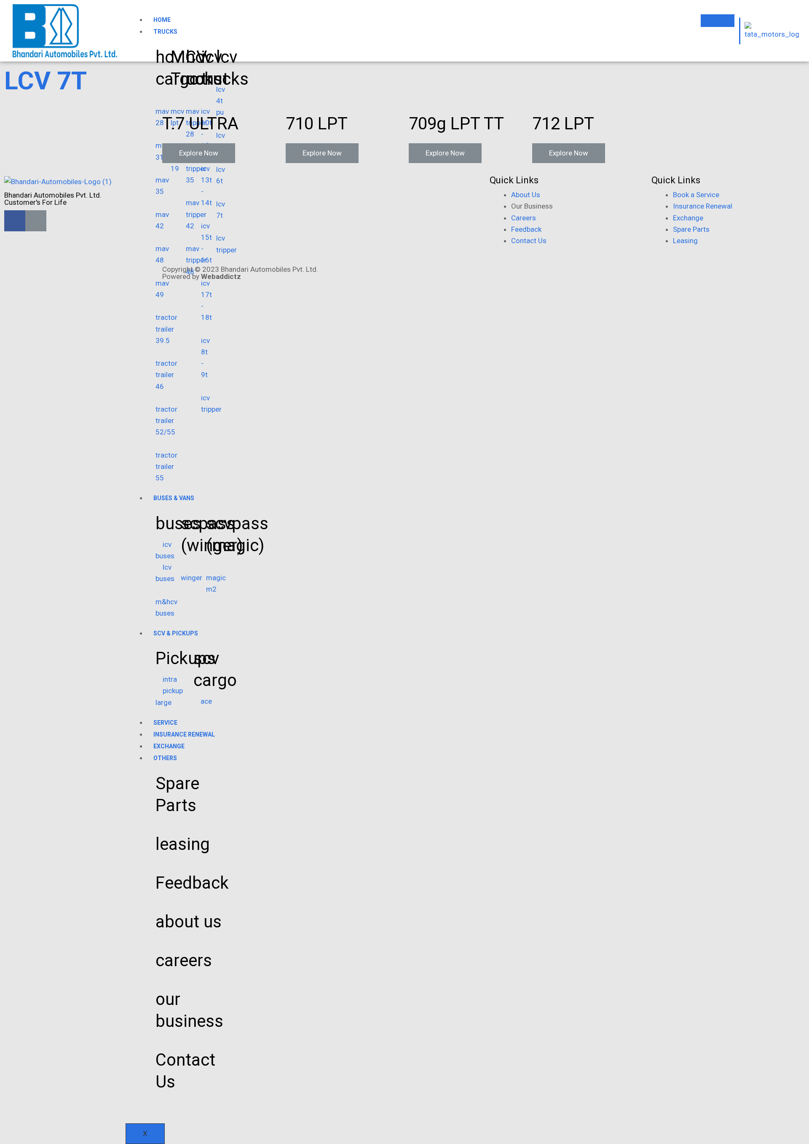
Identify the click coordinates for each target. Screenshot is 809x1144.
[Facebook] (14, 220)
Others (165, 758)
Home (162, 19)
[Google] (35, 220)
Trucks (165, 31)
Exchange (169, 746)
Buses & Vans (173, 498)
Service (165, 722)
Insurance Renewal (184, 734)
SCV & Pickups (175, 633)
